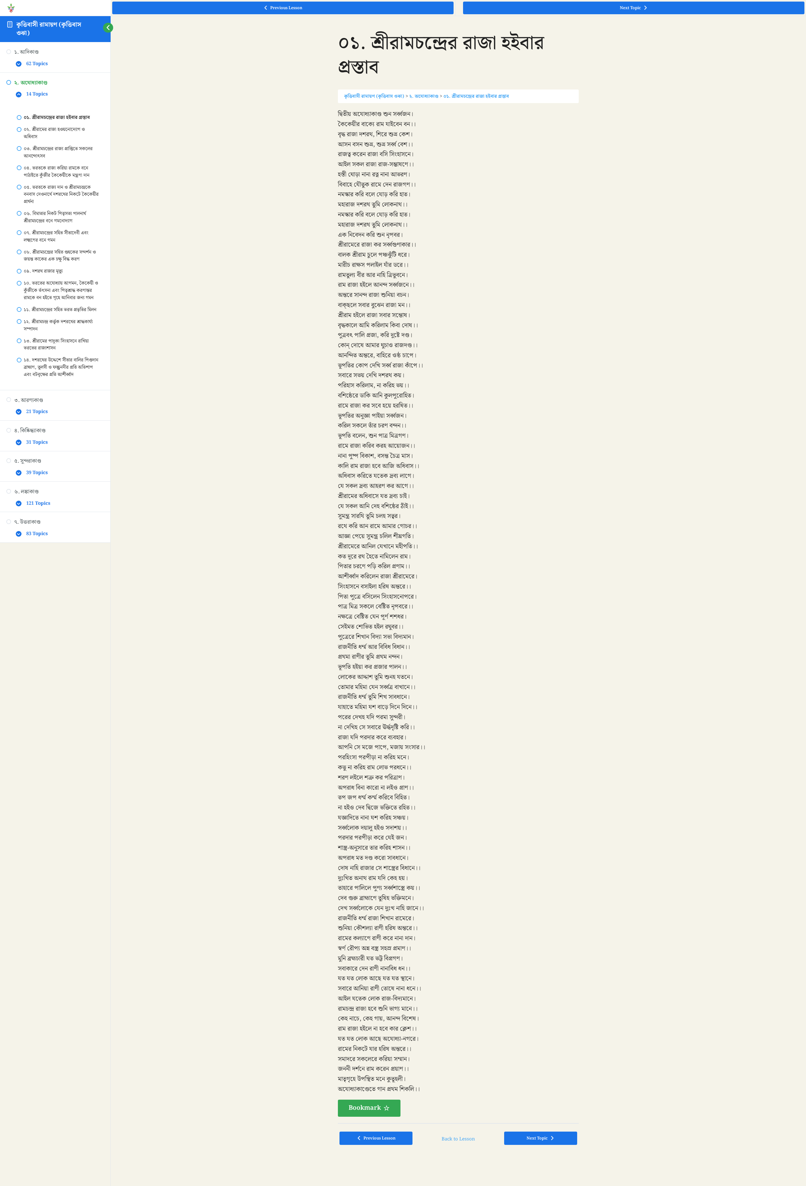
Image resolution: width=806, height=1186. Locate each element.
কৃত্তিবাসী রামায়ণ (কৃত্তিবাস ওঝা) (48, 29)
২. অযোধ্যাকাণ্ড (423, 96)
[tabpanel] (458, 613)
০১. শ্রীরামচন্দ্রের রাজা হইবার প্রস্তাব (476, 96)
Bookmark (365, 1108)
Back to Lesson (458, 1139)
